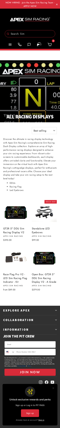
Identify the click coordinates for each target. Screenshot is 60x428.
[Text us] (29, 44)
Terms (29, 366)
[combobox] (30, 33)
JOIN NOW (30, 372)
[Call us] (19, 44)
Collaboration (18, 320)
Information (16, 329)
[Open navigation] (10, 44)
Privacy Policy (21, 366)
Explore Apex (16, 310)
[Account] (39, 45)
